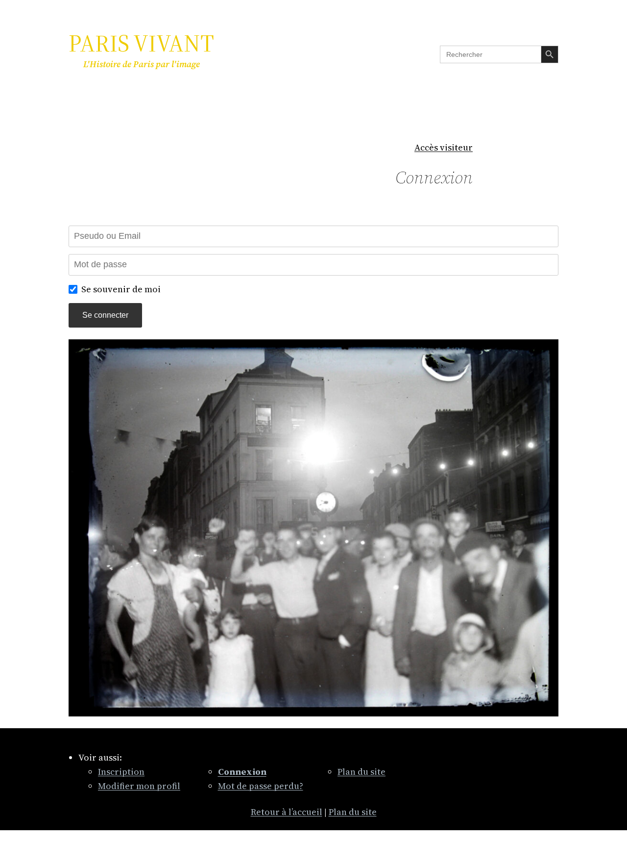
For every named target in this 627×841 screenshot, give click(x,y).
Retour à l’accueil (286, 812)
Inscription (121, 771)
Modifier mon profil (139, 786)
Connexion (434, 177)
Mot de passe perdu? (260, 786)
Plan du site (362, 771)
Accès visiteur (443, 147)
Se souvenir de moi (121, 289)
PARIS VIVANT (141, 43)
